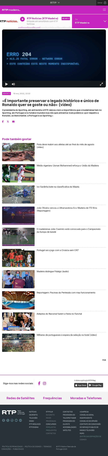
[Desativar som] (11, 452)
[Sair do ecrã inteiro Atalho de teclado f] (103, 452)
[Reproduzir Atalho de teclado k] (4, 452)
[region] (54, 228)
